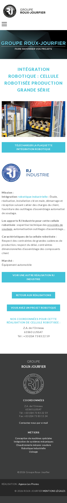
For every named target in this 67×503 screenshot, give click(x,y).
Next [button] (61, 46)
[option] (33, 46)
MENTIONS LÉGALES (54, 491)
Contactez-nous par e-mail (33, 422)
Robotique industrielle (33, 448)
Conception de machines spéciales (33, 438)
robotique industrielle (33, 196)
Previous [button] (5, 46)
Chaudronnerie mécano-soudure (33, 445)
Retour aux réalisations (33, 295)
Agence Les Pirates (29, 484)
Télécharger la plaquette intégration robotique (33, 147)
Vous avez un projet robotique (33, 307)
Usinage (33, 451)
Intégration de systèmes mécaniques (33, 441)
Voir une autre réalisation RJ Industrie (34, 277)
